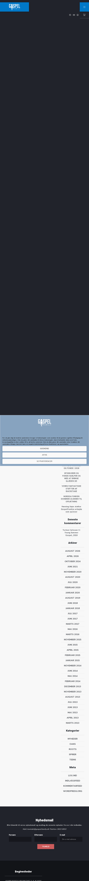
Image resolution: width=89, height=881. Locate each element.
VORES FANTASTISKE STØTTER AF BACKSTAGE (71, 488)
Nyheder (73, 738)
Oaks (73, 744)
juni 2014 (73, 670)
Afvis (44, 455)
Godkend (44, 449)
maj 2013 (73, 712)
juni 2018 (73, 603)
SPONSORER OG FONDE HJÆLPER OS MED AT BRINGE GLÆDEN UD (71, 477)
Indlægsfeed (72, 780)
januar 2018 (73, 608)
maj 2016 (73, 629)
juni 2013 (73, 707)
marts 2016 (72, 634)
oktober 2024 (73, 561)
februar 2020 (72, 587)
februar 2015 (72, 655)
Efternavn (38, 835)
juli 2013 (73, 702)
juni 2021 (73, 566)
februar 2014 (72, 681)
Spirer (72, 754)
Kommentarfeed (72, 786)
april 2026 (73, 556)
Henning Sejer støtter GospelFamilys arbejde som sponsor (71, 509)
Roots (72, 749)
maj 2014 (73, 676)
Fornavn (12, 835)
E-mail (62, 835)
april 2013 (73, 717)
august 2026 (72, 551)
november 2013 (72, 691)
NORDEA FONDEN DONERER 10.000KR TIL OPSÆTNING (71, 499)
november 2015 (72, 639)
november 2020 (72, 571)
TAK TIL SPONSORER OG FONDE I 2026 (71, 466)
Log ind (72, 775)
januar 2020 (73, 592)
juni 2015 (73, 644)
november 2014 (72, 665)
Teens (72, 759)
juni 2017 (73, 618)
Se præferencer (44, 461)
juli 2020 (73, 582)
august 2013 (72, 697)
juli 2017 (73, 613)
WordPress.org (72, 791)
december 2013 (72, 686)
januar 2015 (73, 660)
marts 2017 (72, 624)
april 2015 (73, 650)
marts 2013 (72, 723)
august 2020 (72, 577)
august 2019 (72, 598)
